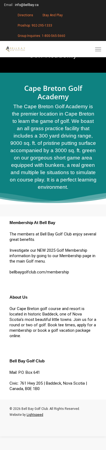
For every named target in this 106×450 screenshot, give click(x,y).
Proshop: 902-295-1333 (35, 25)
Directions (25, 15)
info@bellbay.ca (27, 5)
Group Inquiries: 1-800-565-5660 (41, 36)
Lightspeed (35, 415)
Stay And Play (52, 15)
